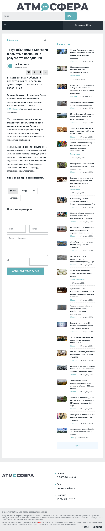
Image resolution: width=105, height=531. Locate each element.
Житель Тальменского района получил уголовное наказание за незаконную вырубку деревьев (82, 54)
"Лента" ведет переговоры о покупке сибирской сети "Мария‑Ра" (81, 244)
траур (24, 190)
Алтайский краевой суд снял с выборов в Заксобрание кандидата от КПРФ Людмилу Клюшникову (82, 89)
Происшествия (75, 76)
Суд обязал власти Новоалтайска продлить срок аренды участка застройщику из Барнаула (82, 293)
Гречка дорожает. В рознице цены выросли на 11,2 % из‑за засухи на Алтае (82, 131)
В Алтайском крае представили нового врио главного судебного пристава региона (82, 230)
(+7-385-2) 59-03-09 (66, 477)
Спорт (72, 438)
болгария (14, 198)
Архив (77, 446)
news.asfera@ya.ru (66, 488)
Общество (12, 40)
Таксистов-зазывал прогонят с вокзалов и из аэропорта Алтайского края (82, 340)
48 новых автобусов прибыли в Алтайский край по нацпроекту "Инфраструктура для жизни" (82, 368)
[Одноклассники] (34, 72)
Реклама (85, 527)
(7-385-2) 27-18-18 (66, 499)
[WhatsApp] (45, 72)
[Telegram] (39, 72)
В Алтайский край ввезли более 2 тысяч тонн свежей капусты (81, 273)
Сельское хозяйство (77, 279)
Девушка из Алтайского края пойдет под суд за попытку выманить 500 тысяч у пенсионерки (81, 182)
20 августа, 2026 (86, 346)
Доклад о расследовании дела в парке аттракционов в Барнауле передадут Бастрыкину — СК (82, 147)
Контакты (97, 527)
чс (34, 190)
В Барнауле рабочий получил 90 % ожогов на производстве (82, 103)
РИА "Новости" (14, 109)
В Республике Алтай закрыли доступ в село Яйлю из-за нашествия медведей (81, 116)
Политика (73, 96)
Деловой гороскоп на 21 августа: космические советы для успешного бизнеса (82, 325)
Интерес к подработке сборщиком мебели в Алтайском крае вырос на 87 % (82, 201)
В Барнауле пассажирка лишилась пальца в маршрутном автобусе (79, 69)
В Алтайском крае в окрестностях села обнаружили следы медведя (82, 259)
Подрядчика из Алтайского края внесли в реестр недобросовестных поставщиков (81, 310)
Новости (63, 44)
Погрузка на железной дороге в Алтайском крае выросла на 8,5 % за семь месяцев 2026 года (82, 402)
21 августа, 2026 (86, 61)
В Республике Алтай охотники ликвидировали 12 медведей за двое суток (82, 166)
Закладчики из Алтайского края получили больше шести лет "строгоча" (82, 417)
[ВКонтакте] (28, 72)
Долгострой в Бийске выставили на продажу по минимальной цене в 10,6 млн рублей (82, 385)
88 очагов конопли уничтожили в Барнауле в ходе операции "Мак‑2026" (82, 354)
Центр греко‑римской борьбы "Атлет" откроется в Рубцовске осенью (82, 431)
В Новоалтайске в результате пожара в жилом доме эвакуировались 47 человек (82, 215)
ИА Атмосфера (52, 7)
